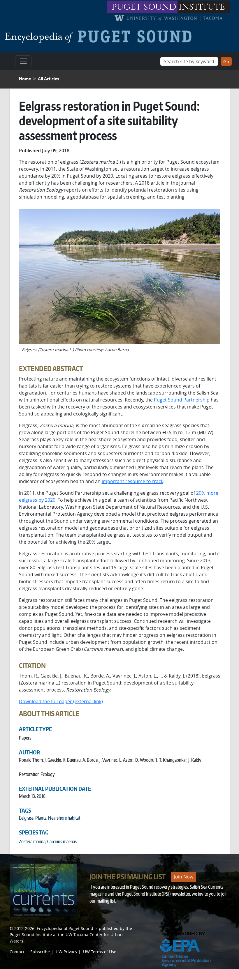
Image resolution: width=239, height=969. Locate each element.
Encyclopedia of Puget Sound (65, 928)
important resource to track (132, 481)
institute (202, 7)
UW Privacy (66, 951)
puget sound (144, 7)
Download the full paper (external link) (61, 701)
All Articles (48, 78)
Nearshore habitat (64, 818)
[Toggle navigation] (23, 61)
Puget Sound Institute (31, 934)
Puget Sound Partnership (182, 400)
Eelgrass (26, 818)
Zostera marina (32, 841)
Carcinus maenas (62, 841)
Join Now (183, 876)
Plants (40, 818)
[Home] (100, 36)
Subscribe (40, 951)
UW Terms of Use (99, 951)
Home (25, 78)
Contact (17, 951)
